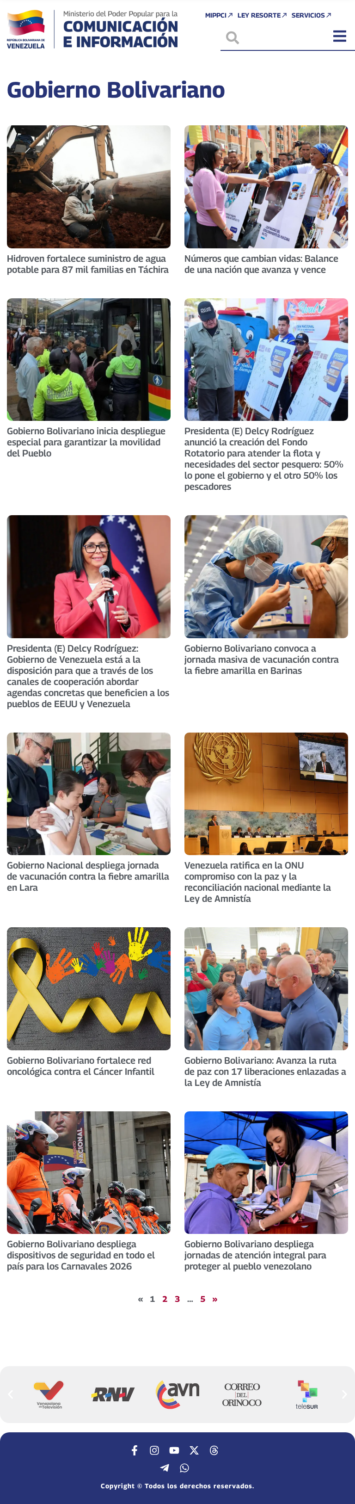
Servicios (308, 15)
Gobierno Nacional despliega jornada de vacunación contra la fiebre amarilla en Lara (88, 876)
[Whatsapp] (184, 1468)
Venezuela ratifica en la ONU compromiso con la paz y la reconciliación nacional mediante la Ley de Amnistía (257, 882)
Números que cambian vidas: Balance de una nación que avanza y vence (261, 264)
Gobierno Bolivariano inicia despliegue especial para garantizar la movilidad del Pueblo (86, 442)
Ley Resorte (259, 15)
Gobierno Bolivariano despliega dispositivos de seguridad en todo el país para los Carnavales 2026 (81, 1255)
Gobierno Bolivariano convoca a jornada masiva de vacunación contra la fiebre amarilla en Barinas (261, 659)
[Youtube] (174, 1450)
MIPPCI (215, 15)
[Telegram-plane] (164, 1468)
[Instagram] (154, 1450)
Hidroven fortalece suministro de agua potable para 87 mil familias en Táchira (88, 264)
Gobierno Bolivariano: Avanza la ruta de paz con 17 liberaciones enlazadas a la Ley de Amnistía (265, 1071)
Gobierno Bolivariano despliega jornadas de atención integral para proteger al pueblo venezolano (255, 1255)
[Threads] (214, 1450)
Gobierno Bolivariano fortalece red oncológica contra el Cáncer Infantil (80, 1066)
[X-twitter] (194, 1450)
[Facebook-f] (134, 1450)
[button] (10, 1394)
